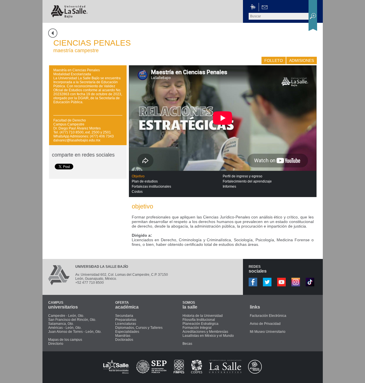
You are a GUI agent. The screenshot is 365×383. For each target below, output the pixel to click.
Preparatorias (125, 320)
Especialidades (127, 332)
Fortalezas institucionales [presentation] (151, 187)
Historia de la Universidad (202, 316)
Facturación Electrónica (268, 316)
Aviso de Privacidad (265, 324)
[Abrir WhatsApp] (350, 368)
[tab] (177, 176)
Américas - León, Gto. (65, 328)
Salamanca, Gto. (61, 324)
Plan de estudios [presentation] (145, 181)
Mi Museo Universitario (267, 332)
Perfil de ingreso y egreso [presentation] (242, 176)
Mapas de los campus (65, 340)
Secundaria (124, 316)
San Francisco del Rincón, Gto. (72, 320)
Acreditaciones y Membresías (205, 332)
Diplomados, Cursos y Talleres (139, 328)
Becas (187, 344)
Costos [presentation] (137, 192)
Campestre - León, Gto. (66, 316)
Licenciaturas (125, 324)
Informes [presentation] (229, 187)
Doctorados (124, 340)
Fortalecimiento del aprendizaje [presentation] (247, 181)
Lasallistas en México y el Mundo (208, 336)
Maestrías (122, 336)
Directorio (55, 344)
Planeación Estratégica (200, 324)
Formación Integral (197, 328)
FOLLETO (273, 60)
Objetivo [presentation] (138, 176)
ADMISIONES (301, 60)
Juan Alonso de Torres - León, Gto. (75, 332)
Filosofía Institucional (198, 320)
